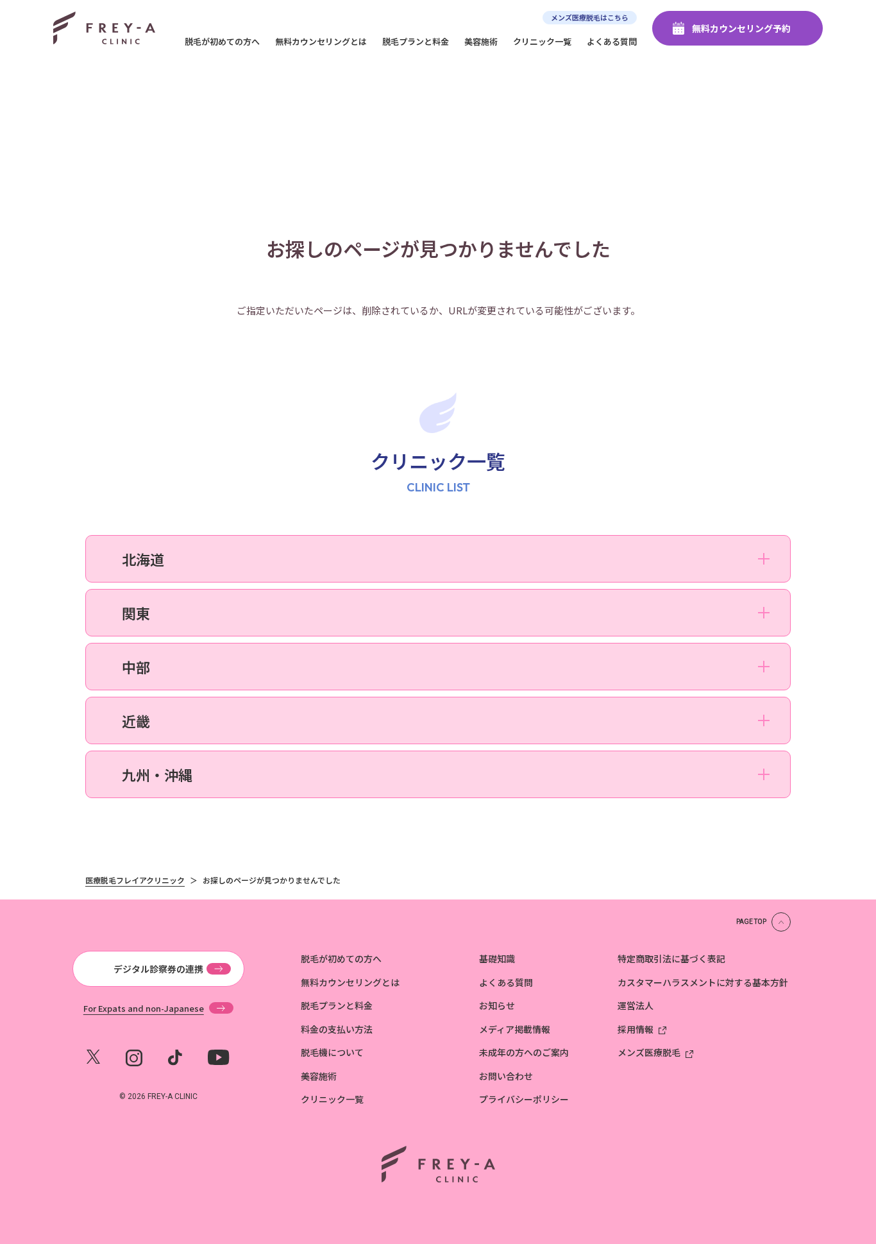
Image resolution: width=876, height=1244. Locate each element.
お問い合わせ (506, 1075)
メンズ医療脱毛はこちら (589, 17)
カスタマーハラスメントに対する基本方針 (703, 982)
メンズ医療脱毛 (649, 1052)
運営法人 (635, 1005)
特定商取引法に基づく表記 (671, 958)
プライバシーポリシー (524, 1099)
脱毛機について (332, 1052)
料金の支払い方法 (337, 1029)
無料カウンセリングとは (321, 41)
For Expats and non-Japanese (143, 1008)
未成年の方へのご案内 (524, 1052)
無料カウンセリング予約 (741, 28)
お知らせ (497, 1005)
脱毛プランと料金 (415, 41)
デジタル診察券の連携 (158, 968)
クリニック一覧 (542, 41)
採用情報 (635, 1029)
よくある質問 (612, 41)
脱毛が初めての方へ (222, 41)
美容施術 (481, 41)
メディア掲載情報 (514, 1029)
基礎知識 (497, 958)
